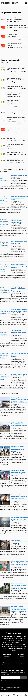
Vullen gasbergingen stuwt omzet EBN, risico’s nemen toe (19, 288)
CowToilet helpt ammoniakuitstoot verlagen (19, 541)
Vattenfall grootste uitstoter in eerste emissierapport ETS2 (17, 220)
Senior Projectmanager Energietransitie (14, 93)
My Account (19, 695)
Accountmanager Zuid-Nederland (14, 44)
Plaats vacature (25, 696)
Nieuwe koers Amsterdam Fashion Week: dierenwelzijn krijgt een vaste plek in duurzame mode (19, 497)
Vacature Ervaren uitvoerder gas (16, 68)
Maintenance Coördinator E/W (16, 25)
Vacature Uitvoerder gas (15, 152)
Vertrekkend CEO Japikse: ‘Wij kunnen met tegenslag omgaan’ (19, 266)
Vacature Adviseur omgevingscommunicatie (15, 159)
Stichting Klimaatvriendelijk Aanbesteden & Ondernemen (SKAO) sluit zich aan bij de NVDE (19, 563)
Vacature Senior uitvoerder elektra (15, 145)
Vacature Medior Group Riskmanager (14, 137)
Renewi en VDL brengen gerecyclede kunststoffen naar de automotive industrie (18, 473)
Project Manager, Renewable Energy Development (16, 118)
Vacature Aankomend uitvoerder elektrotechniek (15, 79)
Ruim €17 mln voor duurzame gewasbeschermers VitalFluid (19, 354)
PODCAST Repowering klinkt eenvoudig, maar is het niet (19, 310)
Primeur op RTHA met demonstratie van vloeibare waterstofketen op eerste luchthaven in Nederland (19, 609)
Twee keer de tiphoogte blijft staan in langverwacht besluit (19, 198)
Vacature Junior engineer (15, 86)
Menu (14, 695)
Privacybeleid (23, 680)
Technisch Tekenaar (13, 128)
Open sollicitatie (12, 35)
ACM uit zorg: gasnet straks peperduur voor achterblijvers (19, 243)
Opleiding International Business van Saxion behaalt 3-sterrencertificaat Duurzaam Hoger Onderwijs (19, 400)
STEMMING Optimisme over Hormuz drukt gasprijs (19, 375)
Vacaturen (8, 695)
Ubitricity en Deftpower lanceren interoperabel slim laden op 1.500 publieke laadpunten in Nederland (19, 586)
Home (2, 695)
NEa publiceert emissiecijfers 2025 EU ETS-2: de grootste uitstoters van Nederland (19, 519)
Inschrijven (23, 678)
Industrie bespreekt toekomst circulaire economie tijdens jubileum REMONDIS (19, 424)
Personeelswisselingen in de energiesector (19, 176)
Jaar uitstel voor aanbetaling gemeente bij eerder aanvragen (18, 332)
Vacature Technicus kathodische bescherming (15, 101)
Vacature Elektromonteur (15, 111)
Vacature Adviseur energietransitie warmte (14, 18)
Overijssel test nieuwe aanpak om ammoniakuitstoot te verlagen (17, 449)
